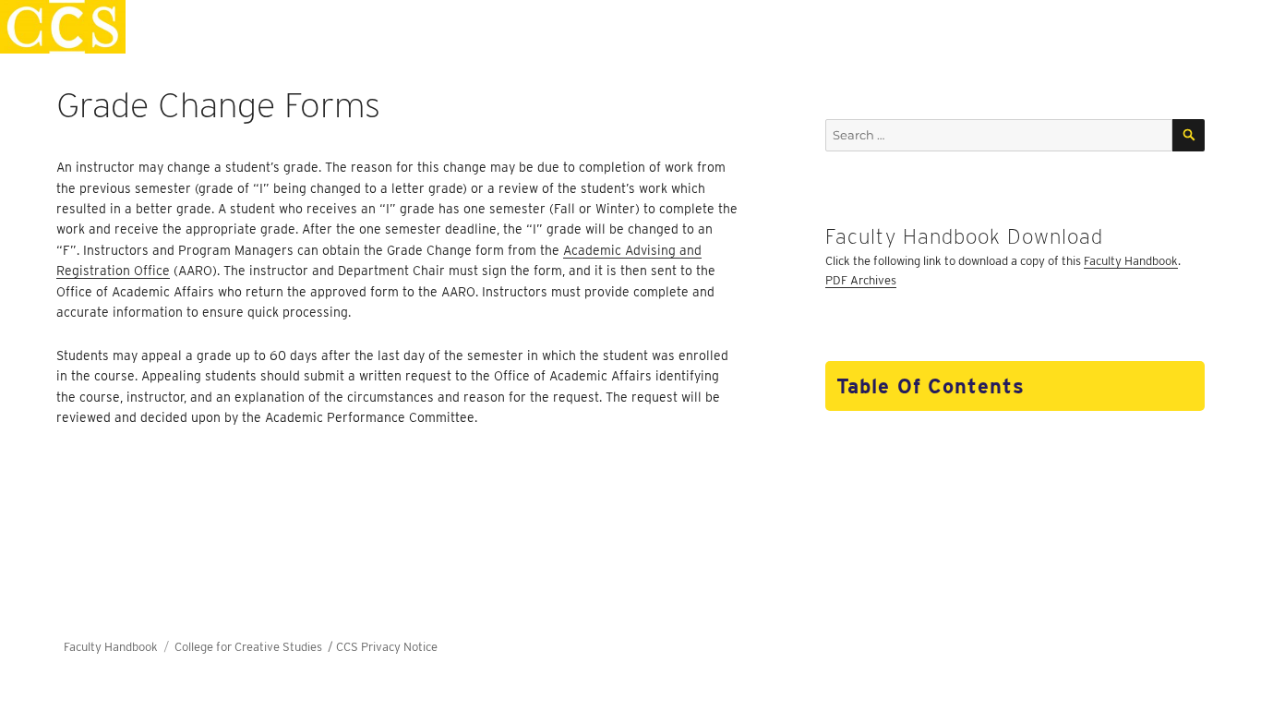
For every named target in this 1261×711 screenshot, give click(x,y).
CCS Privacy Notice (387, 647)
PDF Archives (860, 280)
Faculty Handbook (1131, 261)
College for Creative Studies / (255, 647)
